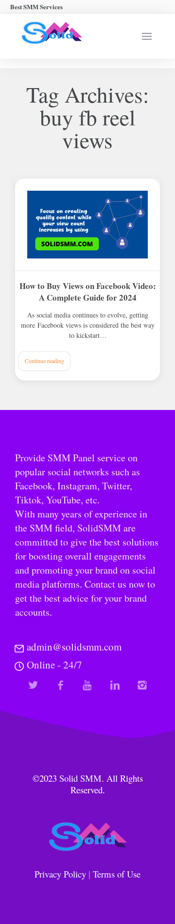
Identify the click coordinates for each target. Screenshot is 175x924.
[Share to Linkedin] (115, 685)
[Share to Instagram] (142, 685)
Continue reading (44, 360)
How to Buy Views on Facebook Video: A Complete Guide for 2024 (87, 291)
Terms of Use (116, 874)
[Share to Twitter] (33, 685)
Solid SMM (80, 778)
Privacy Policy (60, 874)
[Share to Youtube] (88, 685)
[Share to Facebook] (60, 685)
